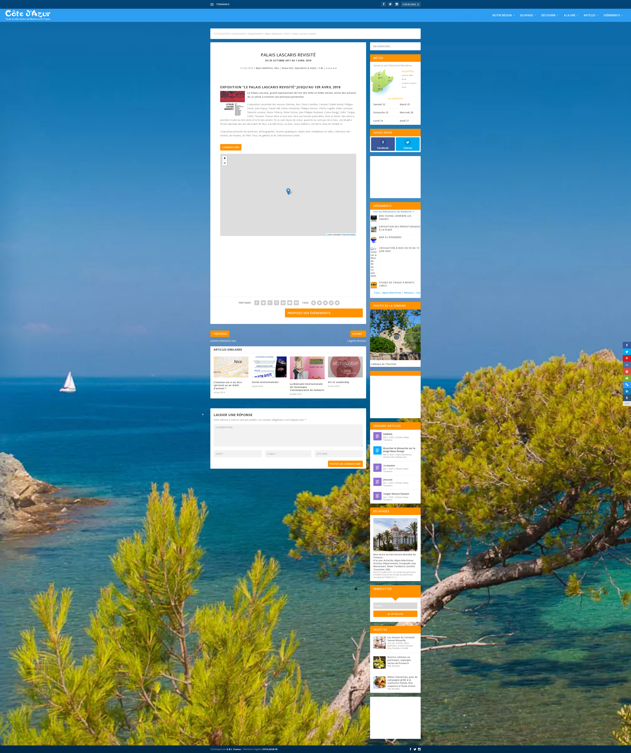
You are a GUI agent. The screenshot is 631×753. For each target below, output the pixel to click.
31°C (390, 80)
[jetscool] (377, 482)
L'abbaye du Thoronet (383, 364)
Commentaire (230, 147)
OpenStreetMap (349, 234)
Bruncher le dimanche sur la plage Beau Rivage (399, 450)
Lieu (413, 563)
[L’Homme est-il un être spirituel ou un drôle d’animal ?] (231, 367)
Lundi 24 (378, 120)
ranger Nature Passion (396, 493)
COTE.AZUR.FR (270, 749)
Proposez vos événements (308, 313)
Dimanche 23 (380, 112)
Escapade (526, 15)
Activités (388, 560)
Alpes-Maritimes (264, 68)
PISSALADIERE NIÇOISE (243, 4)
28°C (380, 77)
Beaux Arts (287, 68)
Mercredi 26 (406, 112)
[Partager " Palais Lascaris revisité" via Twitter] (263, 302)
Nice (276, 68)
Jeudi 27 (404, 120)
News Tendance (396, 566)
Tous (377, 292)
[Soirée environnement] (269, 367)
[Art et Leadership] (345, 367)
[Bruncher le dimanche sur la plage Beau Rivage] (377, 450)
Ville (387, 569)
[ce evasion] (377, 468)
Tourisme (378, 569)
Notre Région (502, 15)
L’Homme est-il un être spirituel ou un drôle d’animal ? (228, 385)
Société (410, 566)
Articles (589, 15)
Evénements (612, 15)
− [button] (225, 163)
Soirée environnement (265, 382)
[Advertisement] (288, 270)
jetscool (387, 479)
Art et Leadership (338, 382)
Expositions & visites (305, 68)
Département (390, 563)
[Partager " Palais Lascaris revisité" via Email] (289, 302)
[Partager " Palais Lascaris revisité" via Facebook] (257, 302)
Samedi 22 (379, 104)
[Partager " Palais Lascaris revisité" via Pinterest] (276, 302)
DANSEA (387, 434)
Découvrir (548, 15)
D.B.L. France (234, 749)
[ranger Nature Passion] (377, 496)
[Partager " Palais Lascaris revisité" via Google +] (270, 302)
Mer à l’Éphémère (390, 237)
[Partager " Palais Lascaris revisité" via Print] (296, 302)
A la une (569, 15)
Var (418, 292)
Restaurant (401, 457)
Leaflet (329, 234)
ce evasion (389, 465)
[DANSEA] (377, 436)
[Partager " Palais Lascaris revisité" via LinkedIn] (283, 302)
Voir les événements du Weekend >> (393, 211)
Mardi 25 (405, 104)
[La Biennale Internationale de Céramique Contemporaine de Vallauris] (307, 368)
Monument (379, 566)
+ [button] (225, 158)
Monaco (408, 292)
